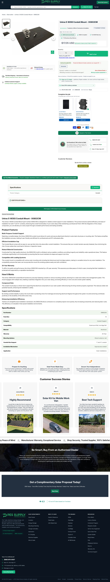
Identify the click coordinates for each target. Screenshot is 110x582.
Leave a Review (92, 520)
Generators (31, 531)
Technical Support (92, 551)
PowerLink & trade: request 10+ (67, 57)
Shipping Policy (96, 579)
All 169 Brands (71, 540)
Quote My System (103, 2)
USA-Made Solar (52, 523)
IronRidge (70, 528)
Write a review (83, 166)
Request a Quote (92, 525)
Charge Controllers (33, 528)
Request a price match (70, 177)
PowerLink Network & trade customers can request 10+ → (87, 63)
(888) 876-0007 (96, 140)
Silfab (69, 517)
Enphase (70, 523)
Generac (70, 525)
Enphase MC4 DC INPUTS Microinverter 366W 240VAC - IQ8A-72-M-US (82, 114)
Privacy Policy (78, 579)
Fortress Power (72, 531)
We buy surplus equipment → (99, 72)
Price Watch (91, 517)
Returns (90, 546)
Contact (64, 579)
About (59, 579)
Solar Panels (31, 517)
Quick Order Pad (92, 531)
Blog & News (91, 537)
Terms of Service (87, 579)
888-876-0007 (40, 69)
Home (3, 14)
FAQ (89, 540)
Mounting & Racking (33, 525)
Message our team (9, 568)
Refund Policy (104, 579)
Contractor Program (93, 523)
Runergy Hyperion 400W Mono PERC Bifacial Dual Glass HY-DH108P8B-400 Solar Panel (65, 114)
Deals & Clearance (53, 517)
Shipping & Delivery (93, 543)
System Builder (92, 534)
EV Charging (31, 534)
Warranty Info (91, 549)
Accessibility (70, 579)
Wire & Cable (31, 540)
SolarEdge (70, 520)
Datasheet (63, 66)
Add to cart (66, 120)
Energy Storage (32, 523)
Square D (70, 534)
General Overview (6, 214)
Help (13, 214)
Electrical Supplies (33, 537)
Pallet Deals (51, 520)
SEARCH (75, 7)
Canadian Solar (72, 537)
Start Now (55, 491)
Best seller (10, 14)
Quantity (60, 49)
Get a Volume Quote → (101, 70)
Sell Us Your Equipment (94, 528)
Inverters (30, 520)
